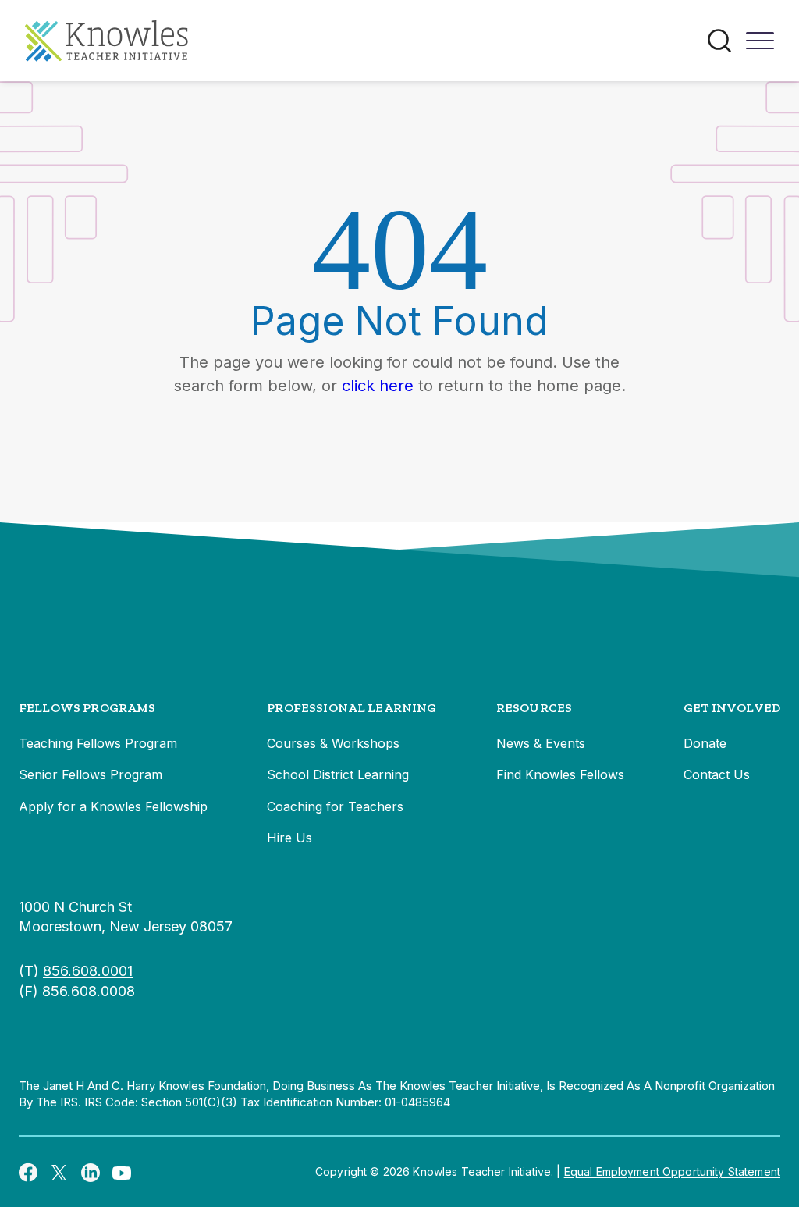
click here (378, 385)
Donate (705, 743)
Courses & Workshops (333, 743)
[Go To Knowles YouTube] (121, 1171)
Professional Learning (351, 707)
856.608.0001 (88, 971)
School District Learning (338, 774)
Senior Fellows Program (90, 774)
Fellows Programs (87, 707)
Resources (534, 707)
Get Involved (732, 707)
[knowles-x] (59, 1172)
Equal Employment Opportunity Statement (672, 1171)
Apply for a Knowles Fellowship (113, 806)
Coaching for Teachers (335, 806)
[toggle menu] (760, 46)
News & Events (540, 743)
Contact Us (717, 774)
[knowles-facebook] (28, 1172)
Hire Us (289, 838)
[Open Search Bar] (719, 41)
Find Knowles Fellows (560, 774)
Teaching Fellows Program (98, 743)
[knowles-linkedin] (90, 1172)
